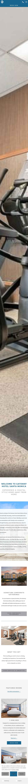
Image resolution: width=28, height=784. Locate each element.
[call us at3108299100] (23, 2)
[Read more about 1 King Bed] (14, 708)
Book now (14, 5)
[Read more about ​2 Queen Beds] (14, 756)
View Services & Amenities (14, 670)
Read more (13, 738)
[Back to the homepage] (2, 2)
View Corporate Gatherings (14, 613)
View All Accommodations (13, 691)
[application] (14, 773)
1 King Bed (14, 720)
